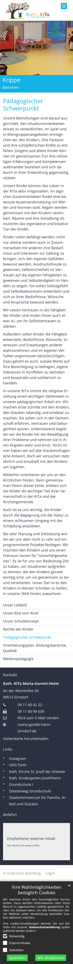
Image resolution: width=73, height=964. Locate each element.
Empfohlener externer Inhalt (31, 838)
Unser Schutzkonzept (21, 621)
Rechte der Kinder (18, 629)
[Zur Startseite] (27, 10)
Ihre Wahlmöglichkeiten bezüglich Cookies (36, 889)
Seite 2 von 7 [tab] (22, 89)
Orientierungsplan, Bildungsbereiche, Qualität (35, 648)
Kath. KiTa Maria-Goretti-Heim (31, 683)
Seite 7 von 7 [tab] (58, 89)
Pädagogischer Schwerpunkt (23, 104)
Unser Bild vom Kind (20, 613)
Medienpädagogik (18, 658)
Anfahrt (10, 814)
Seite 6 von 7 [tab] (51, 89)
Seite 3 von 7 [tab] (29, 89)
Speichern (17, 957)
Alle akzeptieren (50, 957)
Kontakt (10, 674)
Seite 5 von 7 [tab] (44, 89)
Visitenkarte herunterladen (25, 738)
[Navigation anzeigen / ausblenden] (64, 6)
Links (7, 749)
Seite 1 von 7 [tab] (15, 89)
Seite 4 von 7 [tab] (36, 89)
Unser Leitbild (15, 605)
